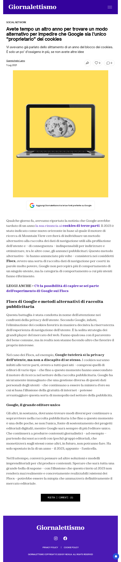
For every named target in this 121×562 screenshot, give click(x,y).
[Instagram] (56, 538)
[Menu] (109, 7)
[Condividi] (87, 63)
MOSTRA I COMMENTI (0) (60, 497)
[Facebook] (65, 538)
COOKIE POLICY (71, 547)
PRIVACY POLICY (50, 547)
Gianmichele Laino (15, 60)
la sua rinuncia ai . (68, 226)
